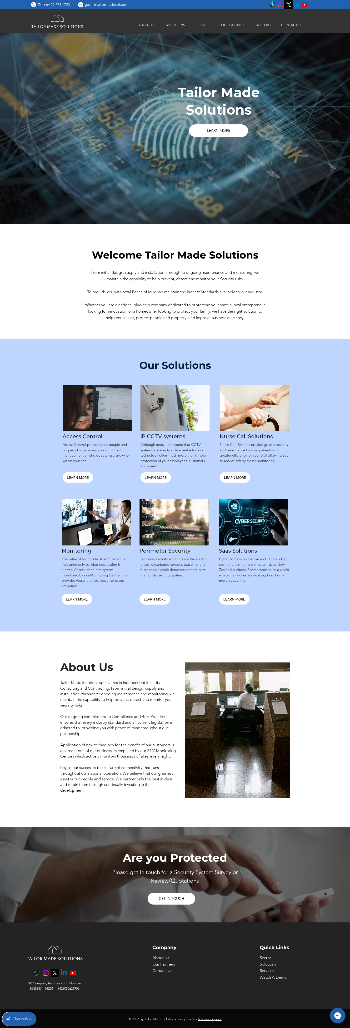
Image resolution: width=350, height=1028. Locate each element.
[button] (174, 25)
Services (267, 970)
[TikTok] (272, 4)
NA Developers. (210, 1019)
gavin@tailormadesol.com (107, 4)
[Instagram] (280, 4)
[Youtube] (304, 4)
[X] (288, 4)
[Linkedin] (296, 4)
